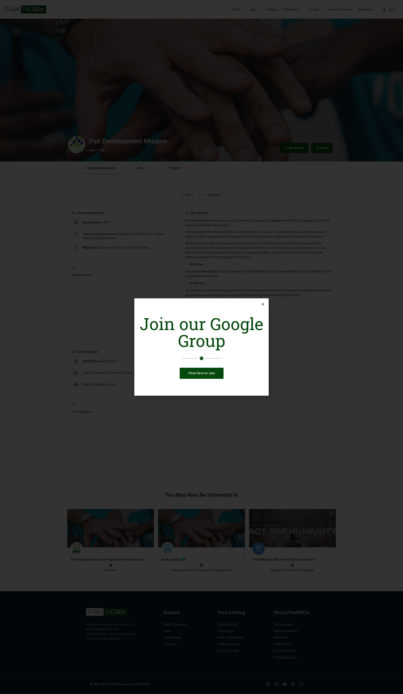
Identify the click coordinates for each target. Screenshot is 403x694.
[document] (201, 347)
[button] (202, 373)
